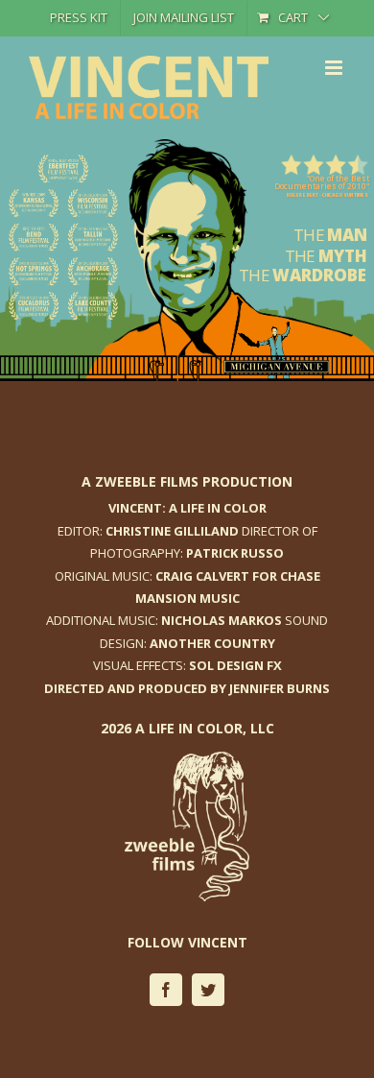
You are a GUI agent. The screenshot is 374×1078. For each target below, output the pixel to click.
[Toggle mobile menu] (335, 68)
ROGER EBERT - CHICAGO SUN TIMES (327, 195)
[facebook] (166, 989)
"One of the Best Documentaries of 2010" (321, 182)
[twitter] (208, 989)
